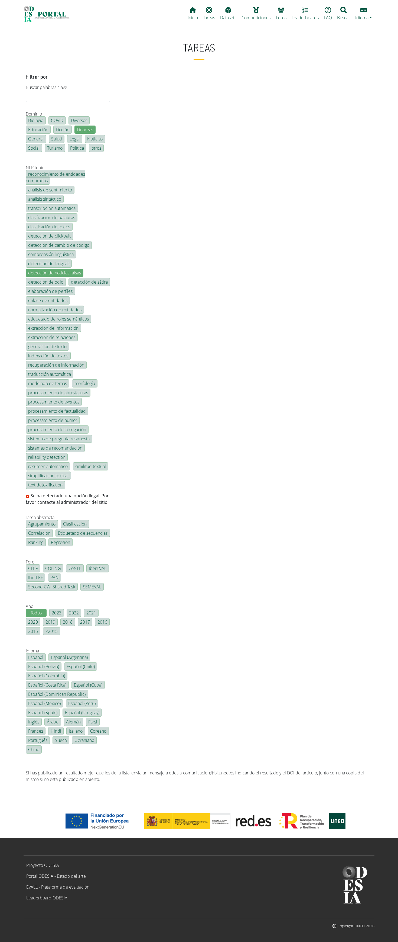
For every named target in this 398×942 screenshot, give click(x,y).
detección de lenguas (48, 264)
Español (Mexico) (44, 703)
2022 (74, 613)
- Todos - (36, 613)
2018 (68, 622)
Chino (33, 749)
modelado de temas (47, 383)
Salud (56, 139)
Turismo (55, 148)
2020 (33, 622)
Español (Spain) (42, 713)
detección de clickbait (49, 236)
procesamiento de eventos (53, 402)
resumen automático (48, 466)
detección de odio (45, 282)
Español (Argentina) (69, 657)
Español (35, 657)
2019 (50, 622)
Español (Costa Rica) (47, 685)
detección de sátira (89, 282)
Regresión (60, 542)
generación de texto (47, 347)
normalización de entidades (54, 310)
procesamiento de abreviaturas (58, 393)
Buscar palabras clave (46, 87)
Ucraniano (84, 740)
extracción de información (53, 328)
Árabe (52, 722)
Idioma (32, 651)
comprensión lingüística (51, 254)
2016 (102, 622)
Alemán (73, 722)
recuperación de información (56, 365)
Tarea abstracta (40, 517)
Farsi (92, 722)
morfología (84, 383)
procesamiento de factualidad (57, 411)
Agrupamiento (42, 524)
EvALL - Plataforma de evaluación (57, 887)
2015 (33, 631)
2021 (91, 613)
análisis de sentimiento (50, 190)
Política (77, 148)
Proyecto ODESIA (42, 865)
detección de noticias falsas (54, 273)
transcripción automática (52, 208)
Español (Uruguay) (82, 713)
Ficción (62, 130)
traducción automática (49, 374)
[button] (363, 14)
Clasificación (75, 524)
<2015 (51, 631)
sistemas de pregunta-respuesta (59, 439)
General (36, 139)
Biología (35, 120)
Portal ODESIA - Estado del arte (56, 876)
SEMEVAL (92, 587)
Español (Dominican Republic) (57, 694)
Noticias (95, 139)
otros (96, 148)
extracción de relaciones (51, 337)
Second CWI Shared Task (51, 587)
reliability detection (46, 457)
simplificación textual (48, 476)
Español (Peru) (82, 703)
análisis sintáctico (44, 199)
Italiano (76, 731)
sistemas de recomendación (55, 448)
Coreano (98, 731)
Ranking (35, 542)
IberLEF (35, 578)
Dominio (34, 114)
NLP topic (35, 168)
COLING (53, 568)
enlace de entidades (47, 300)
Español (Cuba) (88, 685)
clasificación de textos (49, 227)
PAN (54, 578)
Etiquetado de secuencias (82, 533)
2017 (85, 622)
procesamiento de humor (52, 420)
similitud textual (90, 466)
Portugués (37, 740)
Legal (75, 139)
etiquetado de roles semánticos (58, 319)
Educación (38, 130)
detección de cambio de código (58, 245)
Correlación (39, 533)
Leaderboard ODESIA (46, 898)
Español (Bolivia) (43, 666)
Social (34, 148)
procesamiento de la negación (57, 429)
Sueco (61, 740)
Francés (35, 731)
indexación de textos (48, 356)
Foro (30, 562)
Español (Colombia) (46, 676)
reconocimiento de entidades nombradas (55, 177)
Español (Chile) (81, 666)
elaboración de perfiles (50, 291)
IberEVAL (97, 568)
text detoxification (45, 485)
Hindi (56, 731)
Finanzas (85, 130)
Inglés (33, 722)
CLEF (33, 568)
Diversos (79, 120)
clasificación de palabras (51, 217)
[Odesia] (49, 13)
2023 (56, 613)
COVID (57, 120)
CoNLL (74, 568)
